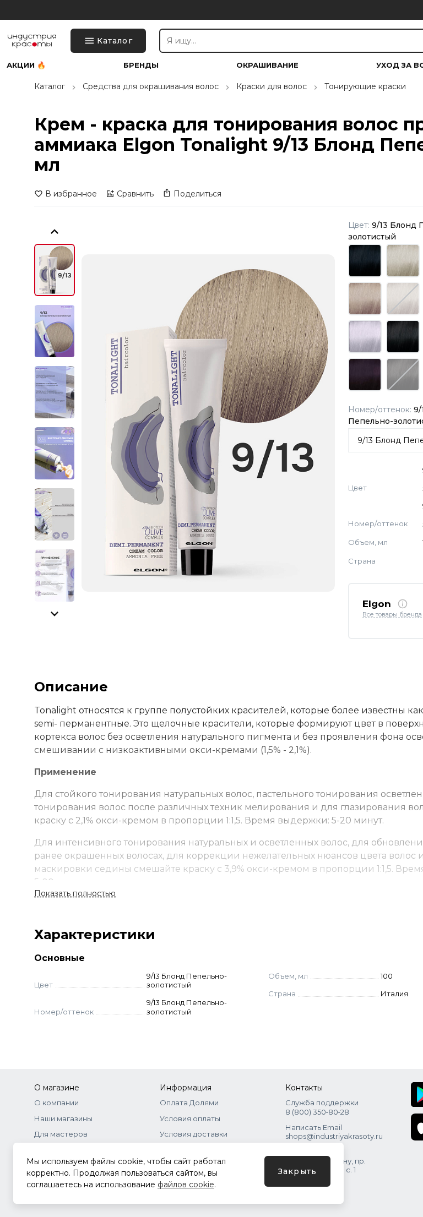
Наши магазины (63, 1118)
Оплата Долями (189, 1102)
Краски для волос (271, 86)
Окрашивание (267, 65)
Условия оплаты (190, 1118)
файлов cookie (186, 1184)
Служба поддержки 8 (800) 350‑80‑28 (322, 1107)
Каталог (49, 86)
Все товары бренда (392, 615)
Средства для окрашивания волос (151, 86)
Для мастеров (61, 1133)
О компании (56, 1102)
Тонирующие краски (365, 86)
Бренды (141, 65)
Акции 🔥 (26, 65)
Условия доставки (193, 1133)
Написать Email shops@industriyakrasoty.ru (334, 1131)
